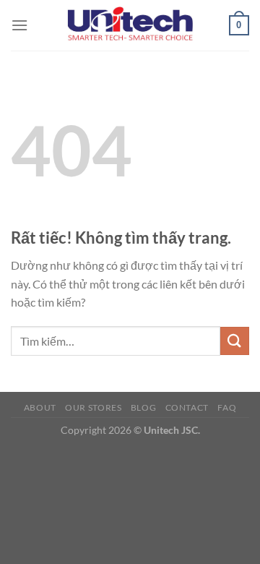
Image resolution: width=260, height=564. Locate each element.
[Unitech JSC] (130, 24)
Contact (187, 407)
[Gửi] (234, 341)
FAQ (226, 407)
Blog (143, 407)
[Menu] (19, 25)
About (40, 407)
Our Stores (93, 407)
